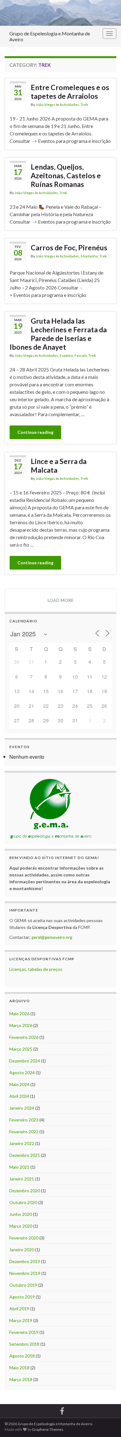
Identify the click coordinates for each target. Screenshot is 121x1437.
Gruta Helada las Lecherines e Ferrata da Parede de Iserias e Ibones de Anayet (58, 333)
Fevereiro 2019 (23, 1332)
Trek (84, 104)
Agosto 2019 (22, 1296)
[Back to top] (107, 1423)
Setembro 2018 (24, 1344)
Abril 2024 (19, 1096)
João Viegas (45, 104)
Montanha (89, 256)
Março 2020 (20, 1226)
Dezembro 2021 (24, 1155)
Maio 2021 (19, 1167)
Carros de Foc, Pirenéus (69, 247)
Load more (60, 600)
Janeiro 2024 (21, 1108)
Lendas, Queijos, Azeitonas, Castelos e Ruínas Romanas (66, 175)
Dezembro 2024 (24, 1060)
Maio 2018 (19, 1367)
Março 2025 (20, 1049)
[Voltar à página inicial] (60, 13)
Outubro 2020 (23, 1202)
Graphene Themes (47, 1429)
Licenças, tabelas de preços (35, 969)
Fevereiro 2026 (23, 1037)
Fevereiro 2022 (23, 1131)
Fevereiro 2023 (23, 1119)
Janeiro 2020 (21, 1249)
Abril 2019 (19, 1308)
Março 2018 (20, 1379)
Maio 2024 (19, 1084)
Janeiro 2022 (21, 1143)
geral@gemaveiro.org (51, 937)
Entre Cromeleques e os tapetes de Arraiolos (70, 91)
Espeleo (66, 355)
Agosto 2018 (22, 1355)
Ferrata (80, 355)
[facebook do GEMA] (62, 1409)
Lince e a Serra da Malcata (59, 465)
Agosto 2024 (22, 1072)
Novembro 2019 (24, 1273)
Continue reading (35, 432)
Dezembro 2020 (24, 1190)
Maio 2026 (19, 1013)
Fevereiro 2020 (23, 1237)
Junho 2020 (20, 1214)
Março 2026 (20, 1025)
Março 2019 (20, 1320)
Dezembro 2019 (24, 1261)
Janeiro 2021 (21, 1178)
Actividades (69, 104)
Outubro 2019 (23, 1285)
